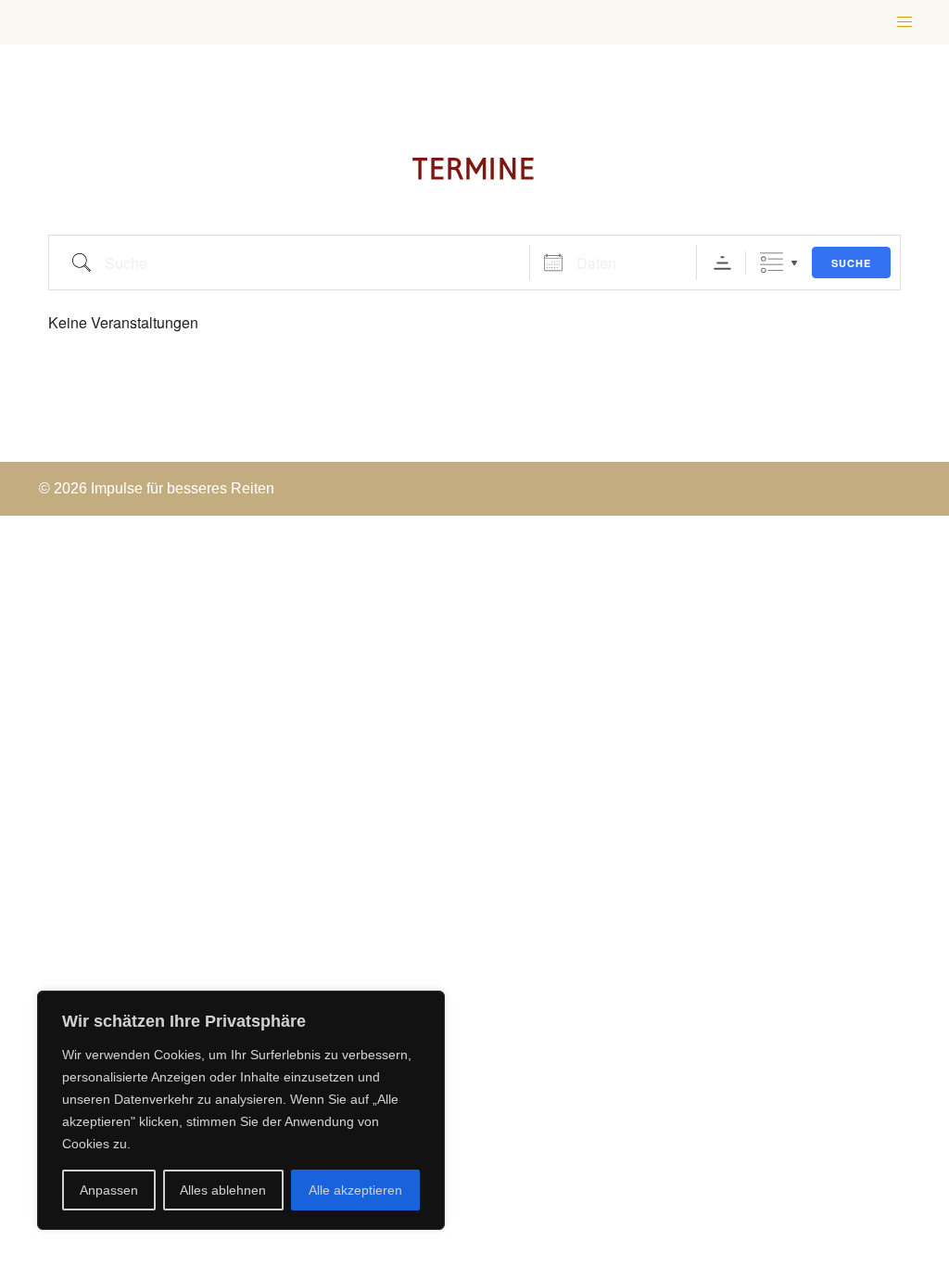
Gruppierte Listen (771, 263)
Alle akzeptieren (355, 1190)
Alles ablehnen (223, 1190)
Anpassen (109, 1190)
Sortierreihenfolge (722, 263)
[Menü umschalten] (904, 22)
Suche (851, 263)
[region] (241, 1110)
